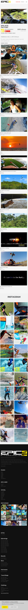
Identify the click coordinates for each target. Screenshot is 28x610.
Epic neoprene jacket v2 (6, 286)
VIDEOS (2, 475)
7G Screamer (3, 534)
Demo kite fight (4, 267)
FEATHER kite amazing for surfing (8, 94)
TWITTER (2, 492)
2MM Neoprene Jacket (4, 588)
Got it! (5, 607)
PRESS (2, 476)
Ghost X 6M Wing (4, 549)
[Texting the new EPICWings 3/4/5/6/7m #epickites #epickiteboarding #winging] (21, 309)
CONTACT (2, 484)
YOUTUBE (2, 496)
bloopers (2, 172)
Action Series (23, 30)
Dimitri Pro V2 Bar (4, 562)
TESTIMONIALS (3, 478)
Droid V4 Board (3, 557)
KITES (2, 471)
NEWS (2, 472)
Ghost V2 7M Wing (4, 552)
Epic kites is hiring (4, 248)
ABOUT (2, 477)
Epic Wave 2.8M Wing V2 (5, 543)
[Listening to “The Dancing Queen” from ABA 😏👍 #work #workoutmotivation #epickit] (21, 323)
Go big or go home (4, 190)
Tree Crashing (3, 228)
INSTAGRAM (3, 493)
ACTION (2, 474)
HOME (2, 485)
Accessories (5, 593)
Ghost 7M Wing (3, 547)
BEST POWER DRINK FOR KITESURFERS (9, 75)
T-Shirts (2, 587)
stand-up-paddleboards (5, 134)
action (1, 76)
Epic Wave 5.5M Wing (4, 542)
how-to (1, 114)
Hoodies (2, 591)
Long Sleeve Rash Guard (5, 590)
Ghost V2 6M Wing (4, 551)
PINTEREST (2, 495)
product (1, 95)
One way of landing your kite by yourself (10, 113)
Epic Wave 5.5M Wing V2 (5, 545)
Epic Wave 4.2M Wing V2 (5, 544)
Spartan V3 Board (4, 558)
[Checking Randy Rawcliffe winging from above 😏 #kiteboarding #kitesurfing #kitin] (21, 379)
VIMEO (2, 497)
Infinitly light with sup (5, 132)
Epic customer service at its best (8, 171)
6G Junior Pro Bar (4, 565)
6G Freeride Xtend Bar (4, 563)
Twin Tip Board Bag (4, 581)
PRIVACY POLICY (3, 486)
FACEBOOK (2, 491)
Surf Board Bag (3, 579)
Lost (1, 152)
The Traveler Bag (3, 577)
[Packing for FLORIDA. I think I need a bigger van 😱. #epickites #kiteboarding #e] (7, 407)
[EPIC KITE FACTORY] (14, 66)
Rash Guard (3, 589)
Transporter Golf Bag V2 (5, 580)
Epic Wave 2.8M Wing (4, 540)
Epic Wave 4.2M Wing (4, 541)
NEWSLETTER (3, 499)
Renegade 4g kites (4, 209)
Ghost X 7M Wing (4, 550)
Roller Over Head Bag (4, 578)
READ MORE (3, 466)
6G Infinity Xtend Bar (4, 564)
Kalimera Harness (4, 571)
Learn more (14, 607)
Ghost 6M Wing (3, 546)
